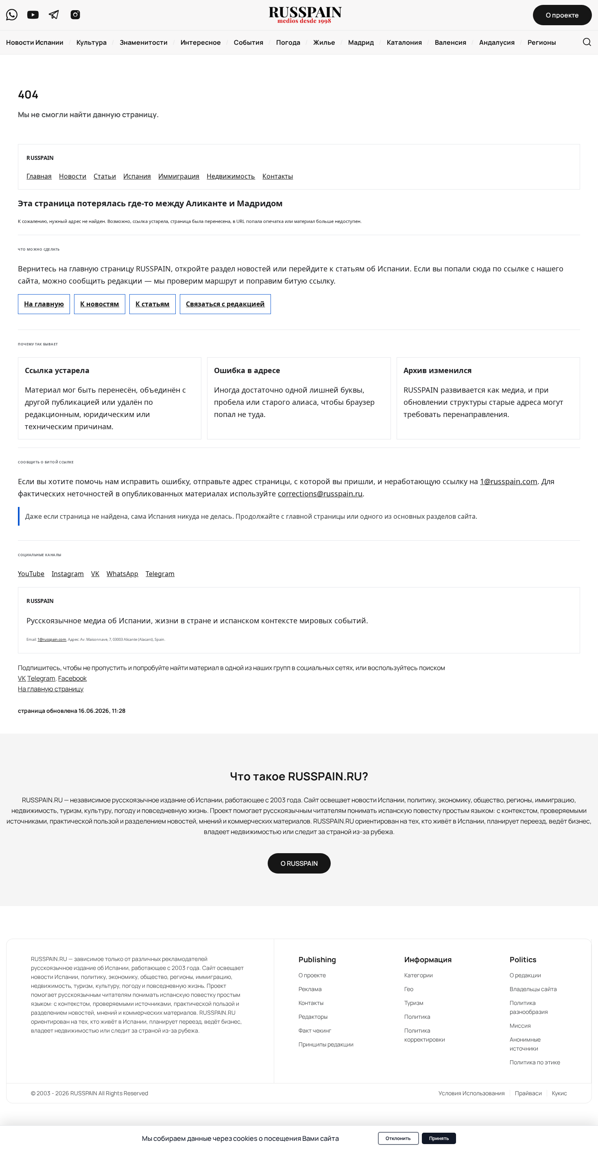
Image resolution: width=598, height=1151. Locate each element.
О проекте (312, 975)
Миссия (520, 1025)
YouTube (31, 573)
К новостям (99, 303)
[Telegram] (54, 14)
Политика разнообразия (529, 1007)
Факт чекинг (315, 1030)
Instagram (68, 573)
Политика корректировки (424, 1035)
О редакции (525, 975)
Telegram (160, 573)
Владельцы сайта (533, 989)
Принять (439, 1138)
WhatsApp (122, 573)
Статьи (105, 176)
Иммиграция (178, 176)
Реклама (310, 989)
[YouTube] (33, 14)
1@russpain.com (508, 481)
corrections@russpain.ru (320, 493)
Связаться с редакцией (225, 303)
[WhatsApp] (11, 14)
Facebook (72, 678)
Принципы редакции (326, 1044)
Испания (137, 176)
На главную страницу (50, 688)
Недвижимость (231, 176)
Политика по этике (535, 1062)
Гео (408, 989)
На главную (44, 303)
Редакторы (313, 1016)
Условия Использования (472, 1093)
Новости (72, 176)
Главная (39, 176)
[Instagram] (75, 14)
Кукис (559, 1093)
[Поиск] (587, 42)
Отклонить (398, 1138)
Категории (418, 975)
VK (95, 573)
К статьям (152, 303)
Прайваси (528, 1093)
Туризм (413, 1003)
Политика (417, 1016)
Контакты (277, 176)
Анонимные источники (525, 1043)
